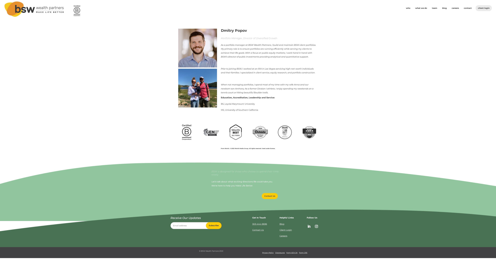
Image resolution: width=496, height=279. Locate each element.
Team (434, 8)
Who (408, 8)
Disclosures (280, 253)
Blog (444, 8)
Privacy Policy (268, 253)
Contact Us (269, 196)
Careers (455, 8)
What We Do (421, 8)
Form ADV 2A (291, 253)
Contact (468, 8)
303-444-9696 (259, 224)
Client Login (484, 8)
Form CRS (303, 253)
